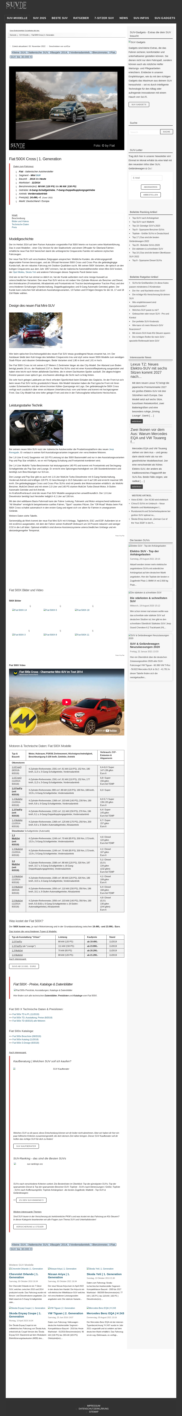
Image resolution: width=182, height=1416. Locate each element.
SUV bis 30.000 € (21, 56)
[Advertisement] (89, 562)
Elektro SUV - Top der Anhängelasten (144, 553)
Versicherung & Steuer (30, 1227)
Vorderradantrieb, (80, 52)
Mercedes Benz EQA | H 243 (105, 1313)
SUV (38, 175)
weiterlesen (136, 421)
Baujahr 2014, (60, 52)
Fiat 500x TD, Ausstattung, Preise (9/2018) (32, 1017)
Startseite (13, 35)
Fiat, (113, 52)
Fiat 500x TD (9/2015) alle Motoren (28, 1021)
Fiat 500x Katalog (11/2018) (25, 1039)
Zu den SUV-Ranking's (31, 1200)
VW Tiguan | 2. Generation (65, 1313)
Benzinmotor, (101, 52)
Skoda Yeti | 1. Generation (104, 1274)
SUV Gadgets (139, 104)
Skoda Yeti (31, 272)
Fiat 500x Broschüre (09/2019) (26, 1036)
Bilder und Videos (20, 221)
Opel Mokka (18, 272)
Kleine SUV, (19, 52)
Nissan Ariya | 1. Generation (59, 1276)
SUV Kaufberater (26, 1146)
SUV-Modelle (24, 35)
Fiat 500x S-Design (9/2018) (25, 1043)
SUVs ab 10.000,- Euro (24, 966)
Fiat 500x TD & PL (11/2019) (25, 1014)
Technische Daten (20, 224)
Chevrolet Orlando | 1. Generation (24, 1276)
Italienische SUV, (39, 52)
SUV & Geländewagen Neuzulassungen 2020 (145, 645)
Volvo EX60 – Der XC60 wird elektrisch (149, 500)
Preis (14, 227)
